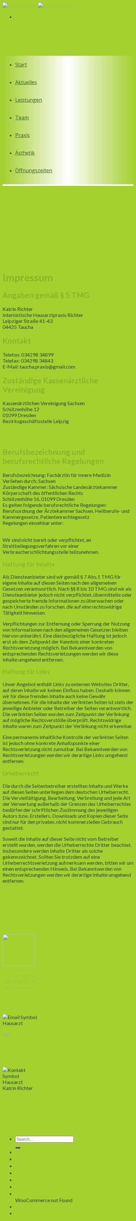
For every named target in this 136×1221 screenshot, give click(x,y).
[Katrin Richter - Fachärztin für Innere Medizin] (38, 6)
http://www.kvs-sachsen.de (32, 438)
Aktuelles (26, 82)
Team (22, 117)
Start (21, 64)
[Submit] (17, 1148)
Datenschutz (16, 1111)
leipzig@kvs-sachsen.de (28, 427)
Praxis (22, 135)
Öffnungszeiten (33, 170)
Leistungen (28, 99)
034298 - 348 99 (30, 1034)
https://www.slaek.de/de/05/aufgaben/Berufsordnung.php (66, 529)
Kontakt (12, 1099)
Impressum (15, 1105)
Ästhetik (25, 152)
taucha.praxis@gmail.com (30, 1040)
